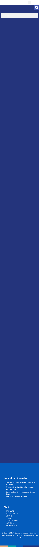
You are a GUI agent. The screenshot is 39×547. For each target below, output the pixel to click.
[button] (29, 2)
